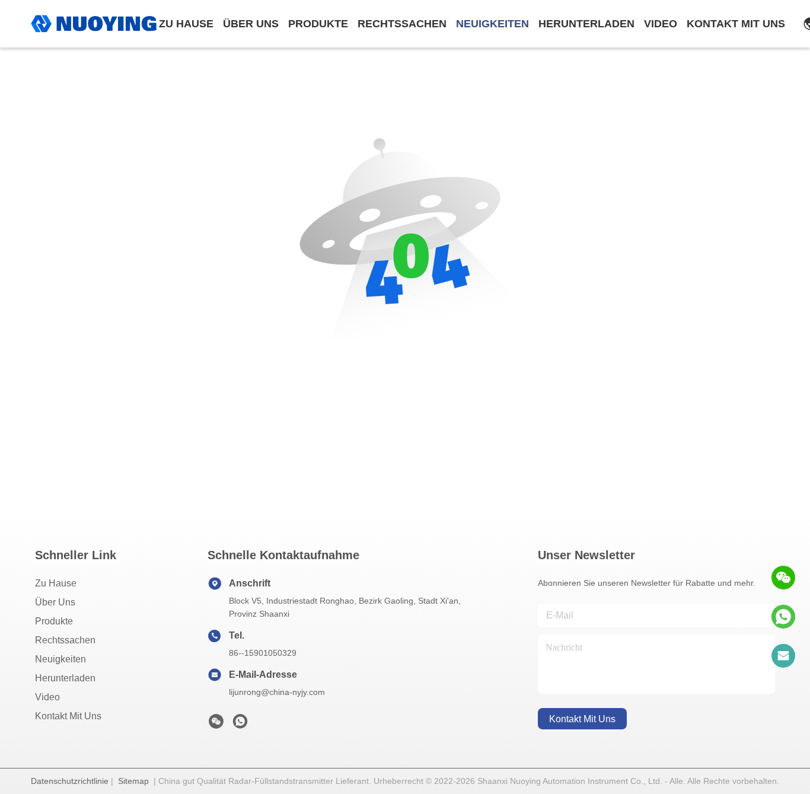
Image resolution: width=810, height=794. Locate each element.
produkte (318, 24)
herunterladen (586, 24)
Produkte (54, 621)
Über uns (251, 24)
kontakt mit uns (736, 24)
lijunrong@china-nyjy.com (277, 692)
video (660, 24)
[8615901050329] (783, 616)
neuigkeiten (492, 24)
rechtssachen (402, 24)
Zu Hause (186, 24)
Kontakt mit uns (68, 716)
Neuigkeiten (60, 659)
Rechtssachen (65, 640)
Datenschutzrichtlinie (70, 781)
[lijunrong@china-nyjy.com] (783, 655)
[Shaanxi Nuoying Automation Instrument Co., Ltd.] (93, 23)
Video (47, 697)
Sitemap (133, 781)
